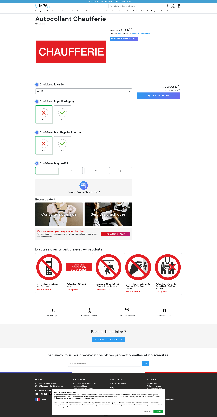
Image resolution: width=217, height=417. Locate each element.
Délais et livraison (154, 386)
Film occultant (165, 11)
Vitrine (87, 11)
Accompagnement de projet (84, 383)
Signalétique (151, 11)
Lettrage (38, 11)
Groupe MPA (152, 383)
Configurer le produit (125, 38)
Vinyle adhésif (138, 11)
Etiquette (76, 11)
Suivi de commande (118, 383)
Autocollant (51, 11)
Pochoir (179, 11)
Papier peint (123, 11)
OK (145, 363)
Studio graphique (80, 386)
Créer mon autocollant (106, 339)
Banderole (110, 11)
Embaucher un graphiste (83, 389)
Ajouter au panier (160, 96)
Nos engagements (154, 389)
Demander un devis (115, 234)
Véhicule (64, 11)
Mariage (98, 11)
